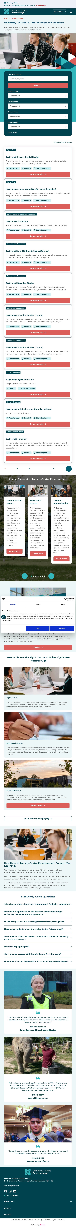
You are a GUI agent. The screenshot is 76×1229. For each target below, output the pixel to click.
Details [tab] (38, 604)
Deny (37, 628)
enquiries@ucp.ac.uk (11, 1186)
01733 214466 (12, 1196)
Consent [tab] (13, 604)
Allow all (62, 628)
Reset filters (12, 132)
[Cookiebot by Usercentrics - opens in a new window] (66, 599)
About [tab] (63, 604)
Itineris (42, 1225)
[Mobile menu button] (71, 11)
